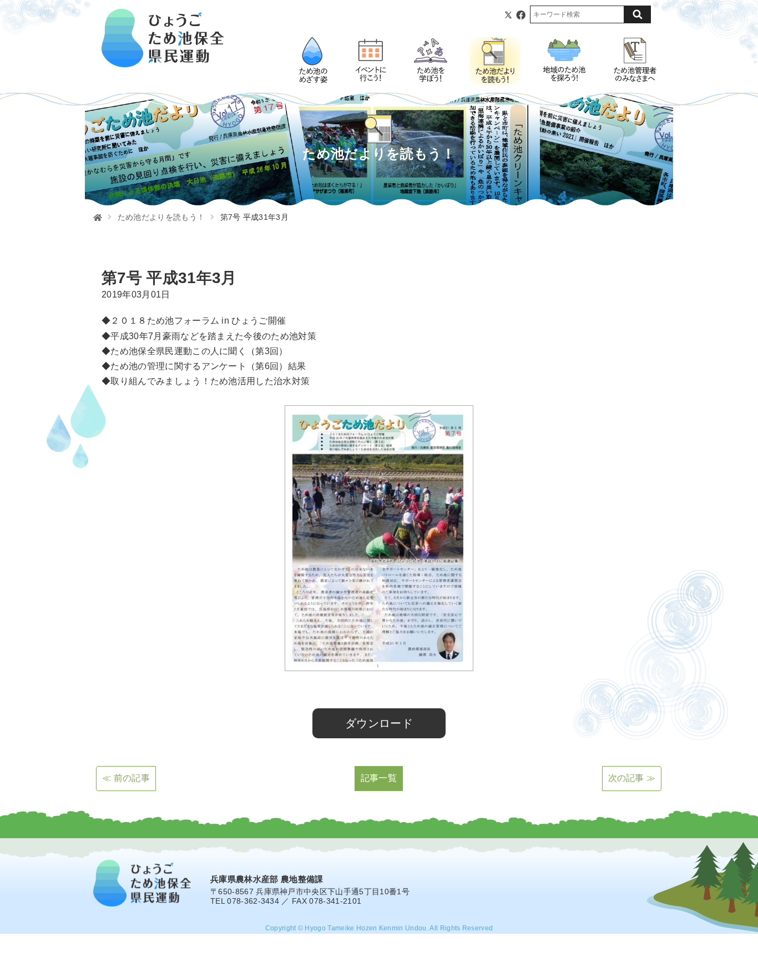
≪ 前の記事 (126, 778)
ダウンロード (379, 723)
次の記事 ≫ (632, 778)
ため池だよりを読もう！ (161, 217)
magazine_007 (117, 693)
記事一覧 (379, 778)
